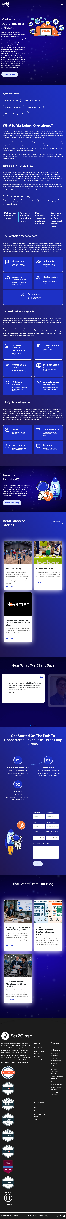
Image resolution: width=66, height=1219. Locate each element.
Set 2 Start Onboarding (54, 1094)
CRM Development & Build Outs (57, 1078)
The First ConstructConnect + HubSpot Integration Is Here (46, 930)
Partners (37, 1056)
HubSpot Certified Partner (40, 1052)
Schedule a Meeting (12, 503)
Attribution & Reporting (32, 100)
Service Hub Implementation (56, 1054)
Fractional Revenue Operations (57, 1083)
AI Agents (54, 1098)
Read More (9, 586)
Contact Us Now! (9, 74)
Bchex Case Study (44, 569)
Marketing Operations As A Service (56, 1071)
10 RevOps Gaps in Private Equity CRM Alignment (18, 928)
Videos (36, 1119)
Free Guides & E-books (39, 1115)
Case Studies (38, 1111)
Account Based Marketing (56, 1088)
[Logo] (5, 4)
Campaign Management (13, 107)
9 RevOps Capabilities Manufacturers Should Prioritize (16, 984)
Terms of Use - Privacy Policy (38, 1216)
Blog (35, 1107)
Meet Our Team (39, 1048)
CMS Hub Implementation (56, 1065)
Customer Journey (11, 100)
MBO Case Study (13, 569)
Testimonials (38, 1060)
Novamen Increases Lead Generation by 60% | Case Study (18, 622)
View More (57, 522)
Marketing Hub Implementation (15, 114)
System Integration (34, 107)
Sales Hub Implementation (56, 1060)
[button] (30, 725)
